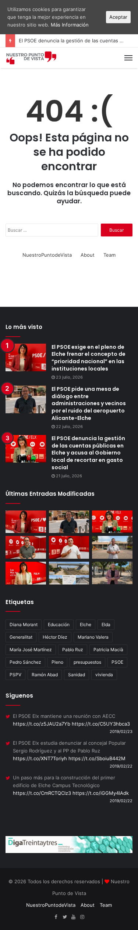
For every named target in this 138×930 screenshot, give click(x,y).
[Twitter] (64, 917)
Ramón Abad (45, 674)
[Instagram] (82, 917)
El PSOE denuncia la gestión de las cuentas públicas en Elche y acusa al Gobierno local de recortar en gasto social (88, 453)
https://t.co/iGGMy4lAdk (100, 793)
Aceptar (118, 17)
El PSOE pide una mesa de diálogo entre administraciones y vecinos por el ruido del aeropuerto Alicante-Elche (89, 403)
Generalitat (21, 637)
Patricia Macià (108, 649)
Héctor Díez (55, 637)
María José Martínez (31, 649)
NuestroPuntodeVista (47, 255)
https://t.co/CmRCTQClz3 (42, 793)
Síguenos (19, 695)
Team (109, 255)
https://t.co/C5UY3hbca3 (101, 724)
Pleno (57, 662)
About (88, 255)
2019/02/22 (121, 766)
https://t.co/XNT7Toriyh (40, 758)
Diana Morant (24, 624)
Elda (106, 624)
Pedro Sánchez (25, 662)
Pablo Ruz (72, 649)
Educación (59, 624)
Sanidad (76, 674)
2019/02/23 (121, 731)
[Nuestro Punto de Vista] (31, 57)
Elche (85, 624)
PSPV (15, 674)
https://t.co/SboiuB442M (96, 758)
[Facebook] (56, 917)
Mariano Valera (93, 637)
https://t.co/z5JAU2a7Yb (41, 724)
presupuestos (87, 662)
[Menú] (128, 57)
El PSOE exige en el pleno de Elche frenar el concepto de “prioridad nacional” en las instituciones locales (88, 357)
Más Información (70, 25)
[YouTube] (73, 917)
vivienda (104, 674)
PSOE (117, 662)
